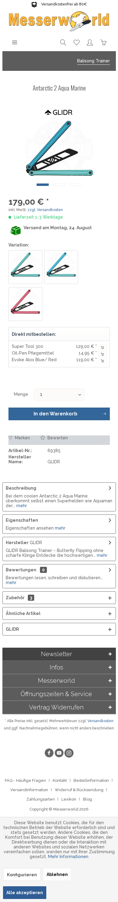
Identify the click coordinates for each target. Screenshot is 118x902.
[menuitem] (14, 42)
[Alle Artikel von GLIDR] (59, 111)
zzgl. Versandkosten (45, 210)
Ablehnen (57, 874)
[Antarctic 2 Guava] (25, 304)
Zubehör (19, 597)
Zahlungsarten (40, 799)
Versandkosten (100, 721)
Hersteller (17, 542)
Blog (87, 799)
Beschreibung (21, 488)
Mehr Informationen (68, 856)
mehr (21, 505)
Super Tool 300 (27, 346)
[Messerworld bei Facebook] (49, 754)
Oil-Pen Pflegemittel (33, 353)
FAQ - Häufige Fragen (25, 780)
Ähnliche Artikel (23, 613)
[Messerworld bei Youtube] (59, 754)
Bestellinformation (91, 780)
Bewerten (57, 437)
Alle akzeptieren (24, 892)
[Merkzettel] (76, 42)
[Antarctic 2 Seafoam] (25, 267)
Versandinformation (29, 790)
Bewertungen (21, 569)
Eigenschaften (22, 520)
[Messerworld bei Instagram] (69, 754)
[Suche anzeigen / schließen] (63, 42)
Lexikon (68, 799)
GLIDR (12, 629)
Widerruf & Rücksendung (79, 790)
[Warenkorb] (103, 42)
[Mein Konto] (90, 42)
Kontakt (60, 780)
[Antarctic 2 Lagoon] (61, 267)
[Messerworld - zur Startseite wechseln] (59, 21)
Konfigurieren (22, 874)
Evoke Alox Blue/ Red (34, 359)
